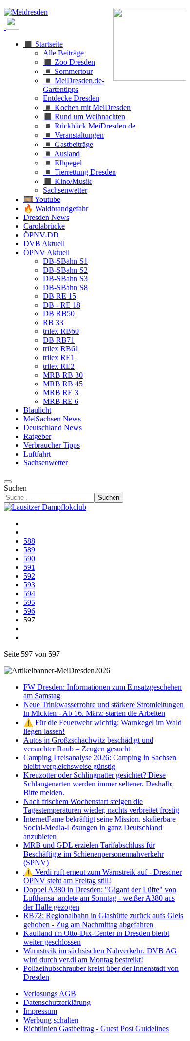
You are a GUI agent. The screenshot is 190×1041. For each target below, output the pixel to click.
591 (29, 567)
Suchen (15, 488)
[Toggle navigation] (8, 481)
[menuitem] (49, 993)
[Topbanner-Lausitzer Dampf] (45, 507)
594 (29, 593)
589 (29, 550)
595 (29, 602)
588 (29, 541)
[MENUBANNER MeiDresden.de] (26, 12)
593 (29, 585)
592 (29, 576)
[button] (43, 44)
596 (29, 611)
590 (29, 558)
